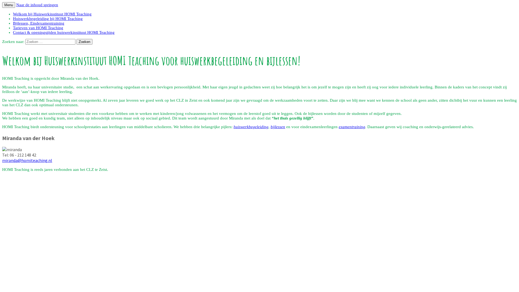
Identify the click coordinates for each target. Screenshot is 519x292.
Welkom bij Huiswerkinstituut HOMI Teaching (52, 14)
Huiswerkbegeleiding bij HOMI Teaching (48, 18)
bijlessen (278, 127)
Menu (8, 5)
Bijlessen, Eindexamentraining (38, 23)
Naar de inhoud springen (37, 5)
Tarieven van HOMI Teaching (38, 28)
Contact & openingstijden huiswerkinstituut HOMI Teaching (64, 32)
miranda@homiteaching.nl (27, 160)
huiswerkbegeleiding (251, 127)
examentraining (352, 127)
